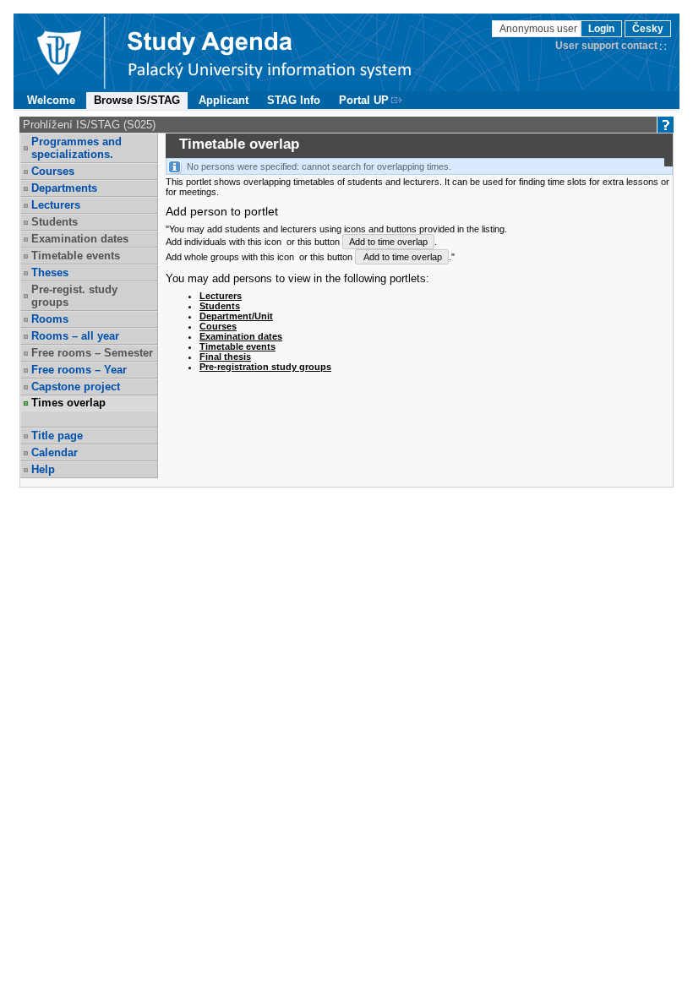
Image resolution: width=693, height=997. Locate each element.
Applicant (223, 100)
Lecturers (55, 205)
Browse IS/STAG (137, 100)
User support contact (606, 46)
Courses (52, 171)
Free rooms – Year (79, 369)
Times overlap (68, 402)
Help (43, 469)
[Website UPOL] (58, 52)
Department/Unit (236, 316)
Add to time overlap (388, 242)
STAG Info (293, 100)
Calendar (54, 452)
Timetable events (237, 346)
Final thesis (225, 356)
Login (601, 29)
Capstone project (75, 386)
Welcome (51, 100)
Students (219, 306)
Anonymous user (539, 29)
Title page (57, 435)
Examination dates (240, 336)
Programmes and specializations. (76, 148)
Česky (647, 29)
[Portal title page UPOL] (269, 52)
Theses (49, 272)
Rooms (49, 319)
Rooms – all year (75, 336)
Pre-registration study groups (265, 367)
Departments (64, 188)
